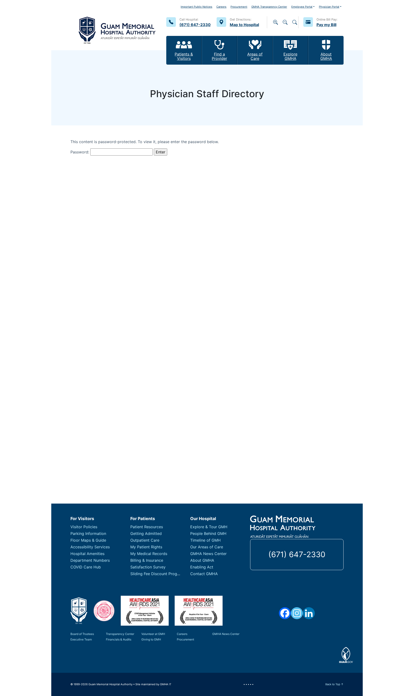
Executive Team (81, 639)
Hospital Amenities (87, 553)
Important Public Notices (196, 6)
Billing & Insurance (146, 560)
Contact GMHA (204, 573)
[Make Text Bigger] (275, 22)
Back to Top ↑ (334, 684)
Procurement (238, 6)
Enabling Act (201, 567)
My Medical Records (148, 553)
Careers (221, 6)
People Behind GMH (208, 533)
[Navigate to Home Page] (117, 25)
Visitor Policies (83, 526)
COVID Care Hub (85, 567)
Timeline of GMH (205, 540)
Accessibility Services (90, 546)
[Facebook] (285, 613)
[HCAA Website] (145, 611)
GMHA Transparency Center (269, 6)
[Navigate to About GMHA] (78, 610)
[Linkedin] (309, 613)
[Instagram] (297, 613)
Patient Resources (146, 526)
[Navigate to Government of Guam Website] (346, 655)
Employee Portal (301, 6)
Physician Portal (329, 6)
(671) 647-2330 (296, 554)
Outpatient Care (144, 540)
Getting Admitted (146, 533)
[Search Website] (294, 22)
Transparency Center (120, 634)
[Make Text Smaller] (285, 22)
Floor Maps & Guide (88, 540)
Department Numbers (90, 560)
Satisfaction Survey (148, 567)
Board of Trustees (82, 634)
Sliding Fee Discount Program (157, 573)
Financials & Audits (118, 639)
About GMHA (202, 560)
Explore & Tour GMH (208, 526)
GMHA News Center (208, 553)
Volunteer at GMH (153, 634)
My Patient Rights (146, 546)
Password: (80, 152)
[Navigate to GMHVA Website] (104, 611)
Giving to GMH (151, 639)
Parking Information (88, 533)
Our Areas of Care (206, 546)
